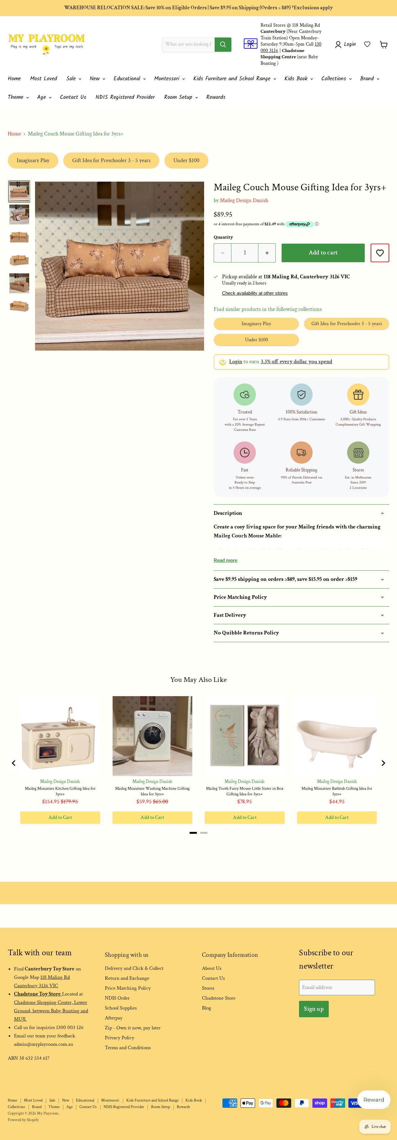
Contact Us (73, 97)
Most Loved (43, 78)
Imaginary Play (33, 160)
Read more (225, 560)
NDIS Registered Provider (125, 97)
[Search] (223, 45)
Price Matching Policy (128, 988)
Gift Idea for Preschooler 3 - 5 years (111, 160)
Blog (206, 1008)
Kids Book (297, 78)
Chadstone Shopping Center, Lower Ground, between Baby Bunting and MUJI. (51, 1011)
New (96, 78)
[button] (367, 44)
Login (235, 361)
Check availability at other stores (255, 293)
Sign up (313, 1009)
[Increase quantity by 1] (267, 252)
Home (14, 78)
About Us (211, 968)
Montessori (167, 78)
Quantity (223, 237)
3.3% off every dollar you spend (296, 361)
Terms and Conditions (128, 1047)
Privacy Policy (119, 1037)
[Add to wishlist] (380, 253)
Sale (72, 78)
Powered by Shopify (23, 1120)
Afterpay (114, 1017)
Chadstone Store (218, 998)
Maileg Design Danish (244, 200)
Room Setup (179, 97)
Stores (208, 988)
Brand (368, 78)
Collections (334, 78)
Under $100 (186, 160)
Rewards (215, 97)
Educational (128, 78)
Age (42, 97)
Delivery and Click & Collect (134, 968)
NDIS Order (117, 998)
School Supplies (121, 1008)
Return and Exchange (127, 978)
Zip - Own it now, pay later (133, 1027)
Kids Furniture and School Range (233, 78)
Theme (16, 97)
